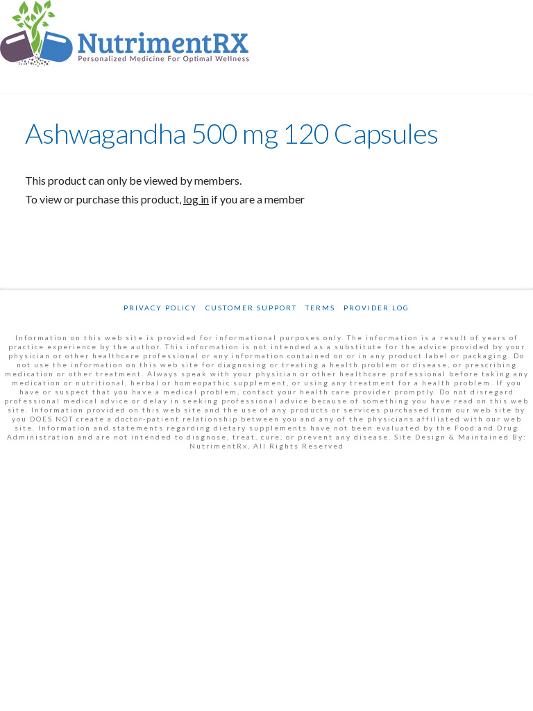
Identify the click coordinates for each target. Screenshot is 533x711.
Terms (320, 307)
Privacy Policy (160, 307)
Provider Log (376, 307)
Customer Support (251, 307)
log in (196, 199)
